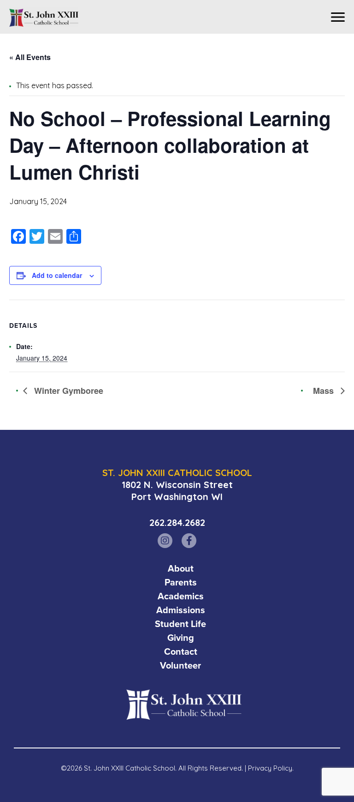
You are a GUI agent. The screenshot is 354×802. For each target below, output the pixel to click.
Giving (180, 638)
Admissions (180, 610)
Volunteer (180, 665)
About (181, 568)
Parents (181, 582)
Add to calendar (57, 275)
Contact (180, 651)
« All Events (30, 57)
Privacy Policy (270, 768)
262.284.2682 (177, 522)
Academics (181, 596)
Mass (324, 391)
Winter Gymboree (67, 391)
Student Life (180, 624)
